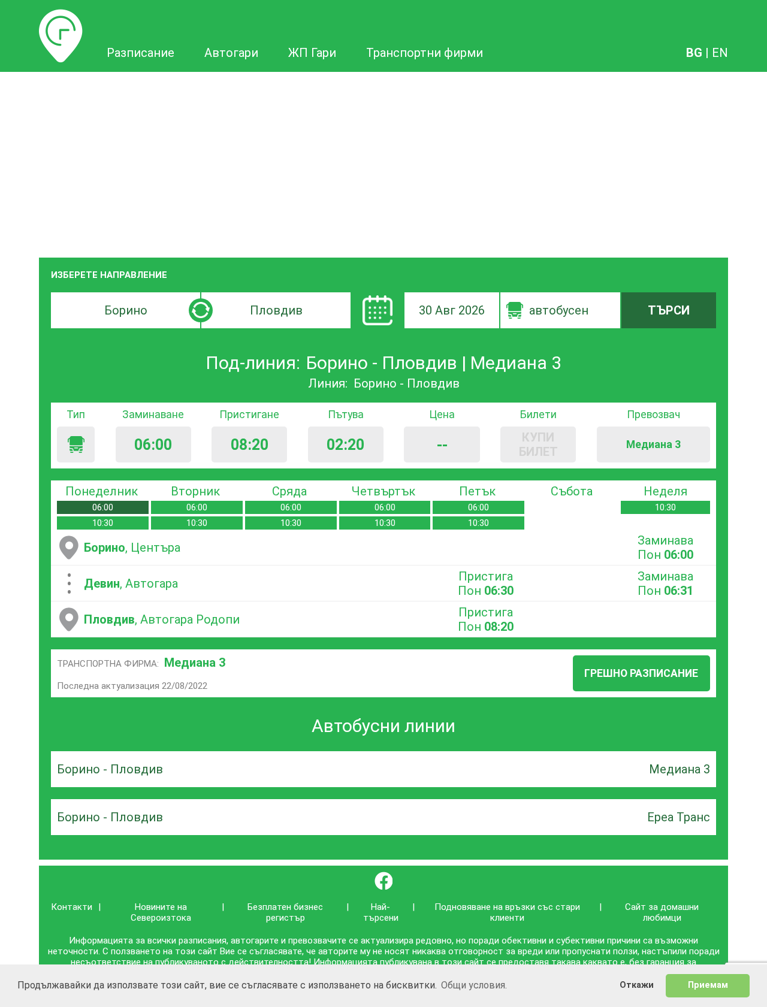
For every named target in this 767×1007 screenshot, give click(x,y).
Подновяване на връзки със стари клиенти (507, 912)
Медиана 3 (194, 662)
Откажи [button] (637, 985)
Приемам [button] (708, 985)
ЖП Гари (312, 53)
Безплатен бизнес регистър (285, 912)
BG (694, 53)
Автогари (231, 53)
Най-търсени (380, 912)
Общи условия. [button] (474, 985)
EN (720, 53)
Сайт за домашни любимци (662, 912)
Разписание (61, 16)
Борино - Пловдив (407, 383)
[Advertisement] (383, 162)
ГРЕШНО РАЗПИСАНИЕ (641, 673)
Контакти (71, 907)
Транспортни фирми (424, 53)
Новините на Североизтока (161, 912)
